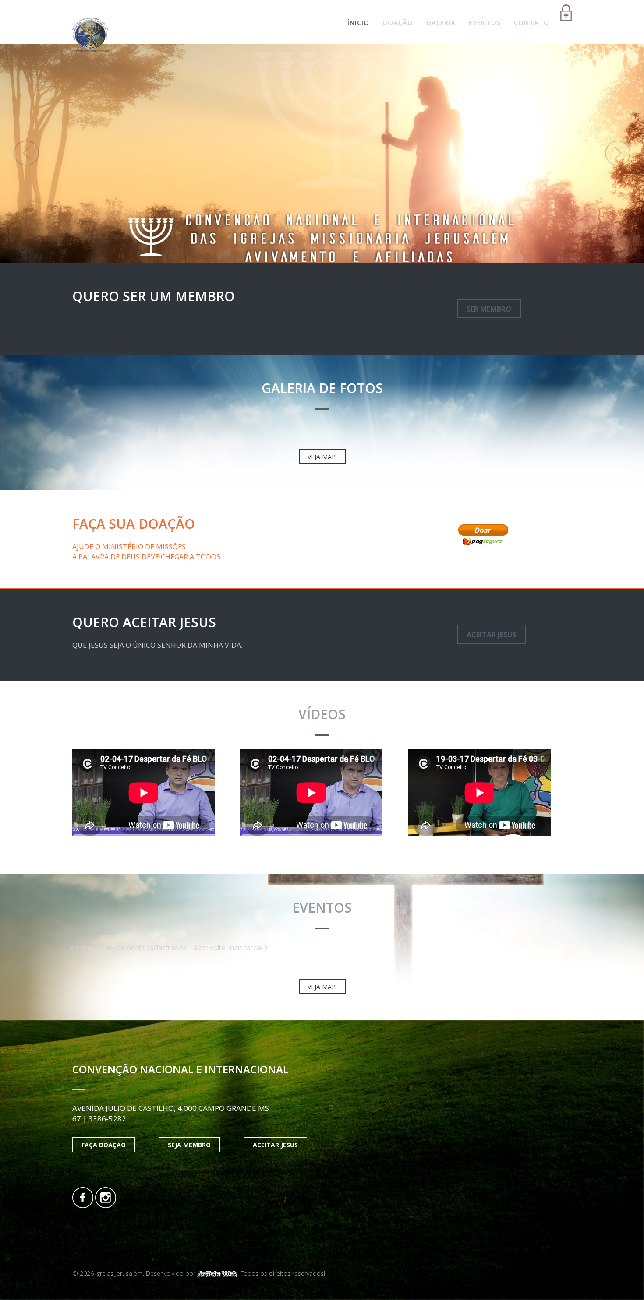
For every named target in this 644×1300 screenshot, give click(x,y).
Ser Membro (489, 309)
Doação (397, 22)
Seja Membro (189, 1145)
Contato (531, 22)
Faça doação (103, 1145)
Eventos (485, 22)
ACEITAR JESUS (492, 634)
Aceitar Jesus (275, 1145)
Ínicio (358, 22)
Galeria (441, 22)
